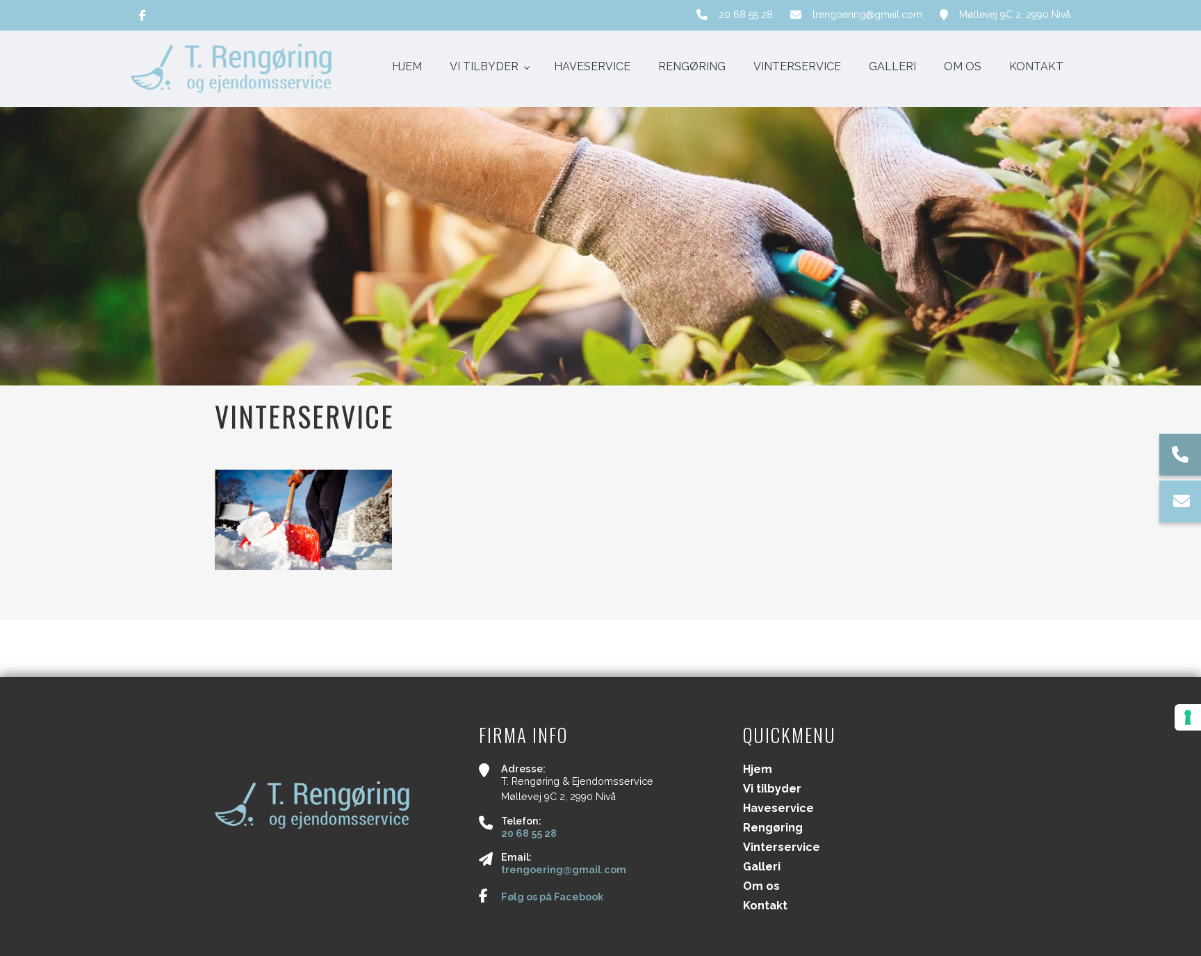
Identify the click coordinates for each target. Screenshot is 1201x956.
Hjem (757, 769)
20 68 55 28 (746, 14)
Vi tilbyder (772, 789)
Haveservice (778, 808)
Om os (761, 886)
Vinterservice (781, 847)
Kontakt (765, 905)
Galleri (762, 867)
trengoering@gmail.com (867, 14)
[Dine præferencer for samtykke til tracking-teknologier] (1188, 717)
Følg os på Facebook (552, 896)
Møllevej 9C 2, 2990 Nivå (1014, 14)
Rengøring (773, 828)
